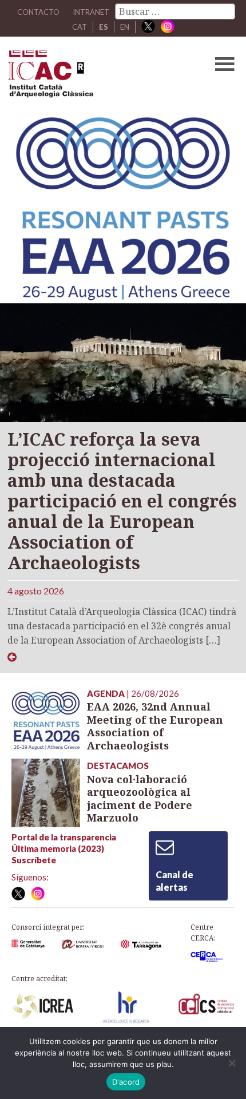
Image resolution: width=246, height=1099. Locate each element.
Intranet (91, 12)
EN (124, 26)
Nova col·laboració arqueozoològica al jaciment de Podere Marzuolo (139, 798)
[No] (231, 1063)
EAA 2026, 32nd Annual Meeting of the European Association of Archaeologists (155, 726)
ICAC (98, 76)
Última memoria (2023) (57, 848)
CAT (79, 26)
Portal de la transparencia (63, 837)
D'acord (126, 1081)
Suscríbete (33, 860)
